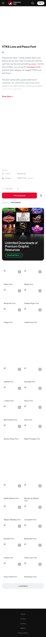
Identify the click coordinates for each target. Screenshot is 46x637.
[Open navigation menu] (3, 3)
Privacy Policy (23, 633)
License (23, 619)
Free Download (19, 195)
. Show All (30, 178)
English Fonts (22, 178)
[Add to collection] (41, 195)
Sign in (40, 3)
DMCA (23, 628)
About (23, 614)
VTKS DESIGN (15, 202)
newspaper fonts (33, 67)
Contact (23, 623)
